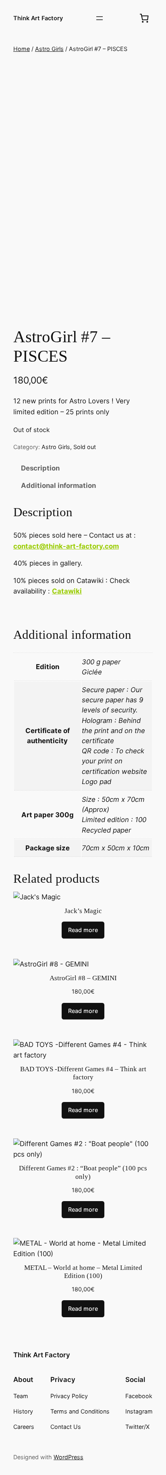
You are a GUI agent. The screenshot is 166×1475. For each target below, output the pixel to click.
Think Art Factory (38, 18)
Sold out (84, 446)
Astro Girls (49, 48)
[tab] (83, 468)
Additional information (58, 485)
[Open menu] (99, 18)
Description (40, 468)
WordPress (68, 1457)
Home (21, 48)
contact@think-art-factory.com (66, 546)
